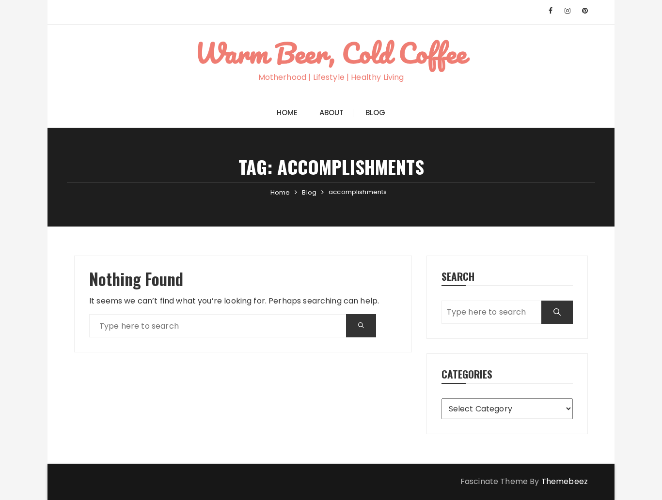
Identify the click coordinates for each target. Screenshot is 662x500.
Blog (375, 112)
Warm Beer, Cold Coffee (330, 52)
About (331, 112)
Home (287, 112)
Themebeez (564, 481)
